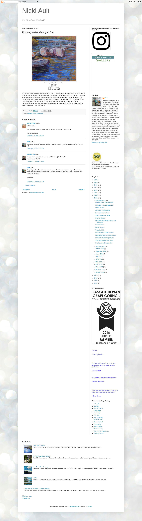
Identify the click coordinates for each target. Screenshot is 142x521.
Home (54, 189)
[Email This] (42, 111)
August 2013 (100, 254)
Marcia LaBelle (98, 417)
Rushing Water (39, 113)
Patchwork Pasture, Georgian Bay (105, 235)
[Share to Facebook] (49, 111)
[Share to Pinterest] (51, 111)
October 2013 (100, 249)
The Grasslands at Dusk (102, 215)
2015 (96, 193)
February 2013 (100, 269)
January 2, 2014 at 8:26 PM (35, 135)
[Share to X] (46, 111)
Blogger (90, 506)
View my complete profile (99, 142)
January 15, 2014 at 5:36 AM (35, 161)
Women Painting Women (101, 431)
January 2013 (100, 272)
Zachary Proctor (98, 433)
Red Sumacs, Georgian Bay (103, 243)
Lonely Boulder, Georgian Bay (104, 238)
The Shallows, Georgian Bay (104, 240)
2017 (96, 187)
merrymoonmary (74, 506)
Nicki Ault (35, 10)
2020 (96, 180)
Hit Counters (26, 498)
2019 (96, 182)
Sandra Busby (98, 426)
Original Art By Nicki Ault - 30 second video (36, 488)
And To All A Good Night (102, 210)
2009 (96, 283)
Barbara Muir (31, 123)
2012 (96, 275)
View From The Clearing (40, 467)
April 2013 (99, 264)
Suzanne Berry (98, 429)
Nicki (30, 111)
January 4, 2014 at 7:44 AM (35, 148)
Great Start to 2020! (39, 445)
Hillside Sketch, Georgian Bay (104, 205)
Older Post (82, 189)
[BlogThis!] (44, 111)
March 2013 (99, 267)
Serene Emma (99, 225)
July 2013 (99, 256)
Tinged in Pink (99, 230)
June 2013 (99, 259)
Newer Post (26, 189)
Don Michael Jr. (98, 408)
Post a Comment (30, 185)
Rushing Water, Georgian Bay (104, 202)
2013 (96, 198)
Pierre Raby (31, 154)
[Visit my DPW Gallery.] (103, 62)
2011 (96, 278)
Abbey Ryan (97, 404)
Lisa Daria (97, 413)
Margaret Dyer (98, 420)
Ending (35, 478)
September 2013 (101, 251)
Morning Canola (100, 218)
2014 (96, 195)
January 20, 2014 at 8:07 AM (35, 181)
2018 (96, 185)
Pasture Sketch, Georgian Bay (104, 232)
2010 (96, 280)
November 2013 (101, 246)
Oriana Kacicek (98, 422)
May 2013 (99, 262)
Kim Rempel (97, 411)
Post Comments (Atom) (37, 192)
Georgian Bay (31, 113)
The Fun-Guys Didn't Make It (41, 456)
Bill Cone (96, 406)
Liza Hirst (96, 415)
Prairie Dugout (99, 227)
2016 (96, 190)
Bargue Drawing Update (102, 213)
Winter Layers (99, 207)
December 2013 (101, 200)
